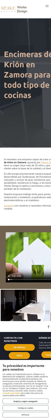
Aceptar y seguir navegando (25, 401)
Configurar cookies (25, 408)
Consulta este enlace (11, 393)
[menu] (47, 6)
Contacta (9, 205)
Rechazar (25, 414)
